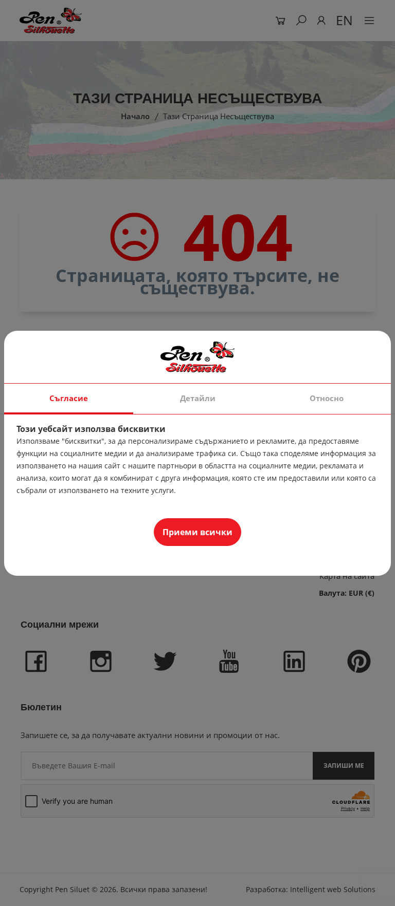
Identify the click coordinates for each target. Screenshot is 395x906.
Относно (327, 398)
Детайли (198, 398)
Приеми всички (197, 532)
